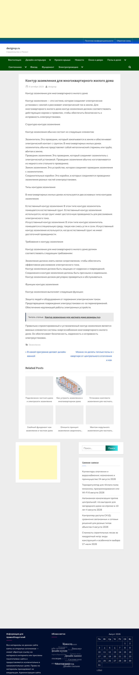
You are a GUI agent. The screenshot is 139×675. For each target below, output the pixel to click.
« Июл (99, 670)
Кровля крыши (62, 59)
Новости (79, 59)
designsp (52, 86)
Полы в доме (114, 59)
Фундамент (48, 67)
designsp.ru (13, 48)
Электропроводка (68, 67)
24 (99, 660)
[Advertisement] (69, 19)
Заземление (34, 344)
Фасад (33, 67)
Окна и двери (95, 59)
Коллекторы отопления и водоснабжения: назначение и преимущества (98, 475)
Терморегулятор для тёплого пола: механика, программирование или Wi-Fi (100, 488)
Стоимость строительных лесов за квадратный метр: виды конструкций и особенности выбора (101, 536)
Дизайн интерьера (36, 59)
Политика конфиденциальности (99, 41)
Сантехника (15, 67)
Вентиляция (14, 59)
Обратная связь (124, 41)
